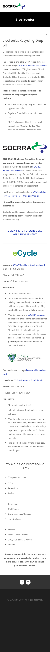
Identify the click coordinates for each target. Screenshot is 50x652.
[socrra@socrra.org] (28, 582)
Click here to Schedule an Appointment (25, 232)
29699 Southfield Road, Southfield (29, 264)
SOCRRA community (37, 314)
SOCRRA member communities (33, 65)
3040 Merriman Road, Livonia (29, 380)
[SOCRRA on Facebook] (22, 582)
